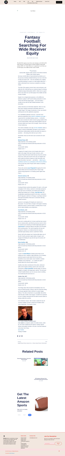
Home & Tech (47, 1)
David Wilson (26, 253)
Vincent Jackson (22, 175)
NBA (24, 1)
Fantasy (15, 1)
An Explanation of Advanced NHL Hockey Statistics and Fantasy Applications (25, 446)
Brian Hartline (21, 242)
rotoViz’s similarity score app (38, 116)
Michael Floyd (21, 140)
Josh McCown (38, 192)
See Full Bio (21, 329)
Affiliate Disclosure (39, 1)
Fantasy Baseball (23, 443)
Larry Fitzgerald (31, 168)
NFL (28, 1)
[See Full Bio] (24, 329)
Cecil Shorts (21, 210)
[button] (17, 336)
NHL (32, 1)
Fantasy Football (23, 437)
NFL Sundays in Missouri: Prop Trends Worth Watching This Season (41, 379)
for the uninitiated (38, 127)
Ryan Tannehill (29, 268)
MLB (20, 1)
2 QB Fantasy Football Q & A (25, 442)
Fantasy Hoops (23, 440)
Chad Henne (21, 226)
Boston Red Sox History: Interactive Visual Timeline (24, 359)
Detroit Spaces (12, 453)
